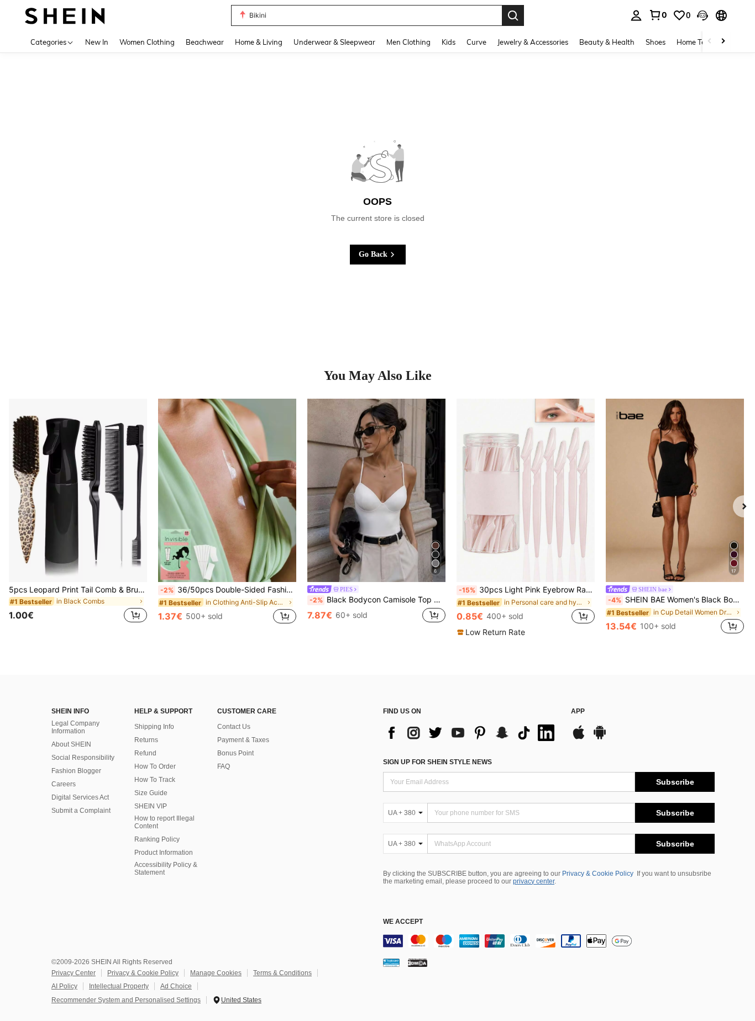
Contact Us (233, 727)
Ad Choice (176, 986)
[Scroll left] (710, 41)
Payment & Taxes (243, 740)
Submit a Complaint (81, 810)
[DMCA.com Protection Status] (417, 962)
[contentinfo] (549, 941)
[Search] (513, 15)
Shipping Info (154, 727)
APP (578, 711)
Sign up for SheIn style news (437, 762)
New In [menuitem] (96, 42)
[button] (702, 15)
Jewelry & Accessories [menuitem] (532, 42)
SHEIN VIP (150, 806)
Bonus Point (235, 753)
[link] (657, 15)
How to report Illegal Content (164, 822)
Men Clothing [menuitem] (408, 42)
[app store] (578, 738)
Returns (146, 740)
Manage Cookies (216, 973)
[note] (492, 632)
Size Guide (150, 793)
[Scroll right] (723, 41)
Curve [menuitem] (476, 42)
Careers (63, 784)
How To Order (155, 766)
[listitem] (78, 518)
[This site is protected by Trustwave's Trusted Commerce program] (391, 962)
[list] (471, 732)
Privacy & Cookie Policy (597, 873)
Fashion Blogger (76, 771)
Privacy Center (73, 973)
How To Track (154, 780)
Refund (145, 753)
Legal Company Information (75, 727)
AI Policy (64, 986)
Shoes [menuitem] (655, 42)
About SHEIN (71, 744)
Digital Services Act (80, 797)
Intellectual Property (119, 986)
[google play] (599, 738)
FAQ (223, 766)
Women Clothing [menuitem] (147, 42)
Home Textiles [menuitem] (699, 42)
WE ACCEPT (403, 921)
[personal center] (636, 15)
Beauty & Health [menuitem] (607, 42)
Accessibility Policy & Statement (165, 868)
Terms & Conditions (282, 973)
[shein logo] (65, 15)
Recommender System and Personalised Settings (126, 1000)
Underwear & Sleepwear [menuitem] (334, 42)
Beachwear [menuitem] (205, 42)
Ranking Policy (157, 839)
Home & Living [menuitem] (258, 42)
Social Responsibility (82, 757)
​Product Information (163, 852)
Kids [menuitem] (448, 42)
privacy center (533, 881)
